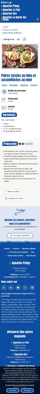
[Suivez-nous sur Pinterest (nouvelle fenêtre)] (32, 287)
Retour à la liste (13, 192)
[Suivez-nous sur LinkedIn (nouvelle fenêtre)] (10, 287)
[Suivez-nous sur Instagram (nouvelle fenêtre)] (25, 287)
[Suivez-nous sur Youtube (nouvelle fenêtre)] (18, 287)
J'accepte (27, 390)
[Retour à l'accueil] (9, 2)
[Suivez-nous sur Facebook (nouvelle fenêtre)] (3, 287)
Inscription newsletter (21, 235)
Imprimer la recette (15, 198)
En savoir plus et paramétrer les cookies (19, 385)
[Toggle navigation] (38, 20)
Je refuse (12, 390)
